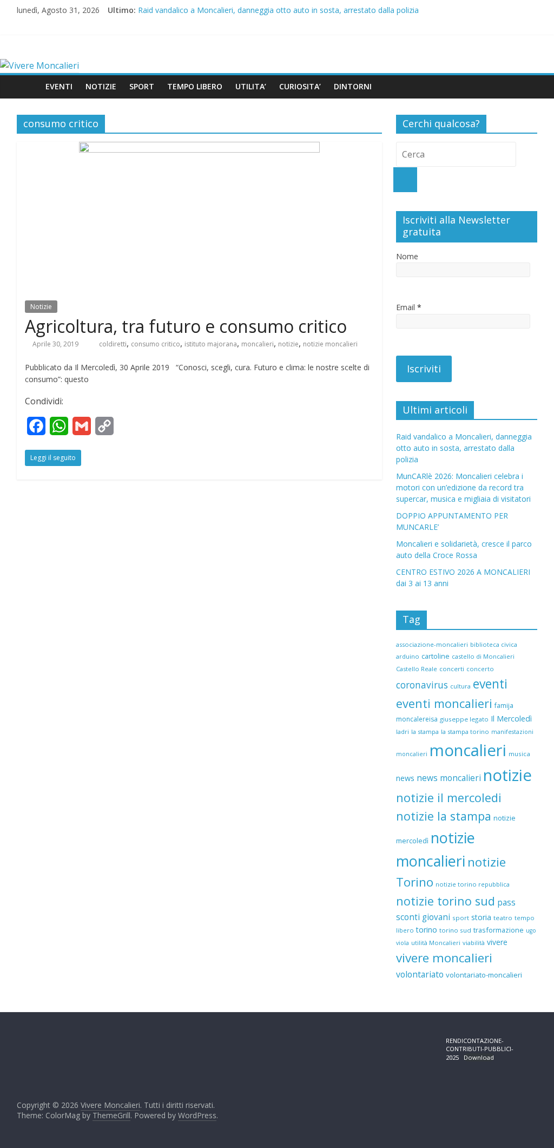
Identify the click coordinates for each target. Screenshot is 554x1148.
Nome (407, 256)
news (405, 778)
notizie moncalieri (330, 344)
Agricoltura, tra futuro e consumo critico (186, 326)
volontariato (420, 974)
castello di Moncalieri (483, 656)
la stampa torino (465, 731)
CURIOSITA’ (300, 86)
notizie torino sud (445, 901)
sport (460, 918)
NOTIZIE (100, 86)
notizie (288, 344)
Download (479, 1057)
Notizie (41, 306)
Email (408, 307)
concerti (451, 669)
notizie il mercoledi (449, 797)
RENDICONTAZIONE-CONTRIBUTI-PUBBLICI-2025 (479, 1049)
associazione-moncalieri (432, 644)
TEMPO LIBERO (194, 86)
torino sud (455, 930)
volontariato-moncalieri (484, 975)
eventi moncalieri (444, 703)
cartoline (435, 656)
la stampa (425, 731)
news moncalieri (449, 778)
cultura (460, 686)
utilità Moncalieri (435, 943)
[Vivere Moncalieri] (39, 65)
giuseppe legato (464, 719)
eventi (490, 683)
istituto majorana (210, 344)
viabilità (474, 943)
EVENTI (58, 86)
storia (481, 917)
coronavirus (422, 685)
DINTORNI (353, 86)
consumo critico (155, 344)
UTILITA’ (250, 86)
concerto (480, 669)
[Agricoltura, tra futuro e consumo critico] (199, 148)
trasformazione (498, 930)
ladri (402, 731)
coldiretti (113, 344)
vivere (497, 942)
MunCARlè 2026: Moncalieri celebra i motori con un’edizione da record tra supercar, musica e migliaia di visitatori (463, 487)
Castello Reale (416, 669)
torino (426, 929)
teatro (502, 918)
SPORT (141, 86)
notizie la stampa (443, 816)
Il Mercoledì (511, 718)
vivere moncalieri (444, 957)
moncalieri (257, 344)
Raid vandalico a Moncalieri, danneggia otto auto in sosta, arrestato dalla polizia (278, 10)
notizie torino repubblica (473, 884)
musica (519, 754)
